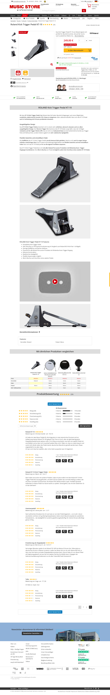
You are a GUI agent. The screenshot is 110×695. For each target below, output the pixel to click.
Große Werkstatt (31, 654)
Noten (90, 15)
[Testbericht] (25, 73)
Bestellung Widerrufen (48, 663)
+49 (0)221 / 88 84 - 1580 (76, 89)
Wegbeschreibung (46, 660)
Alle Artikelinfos (79, 36)
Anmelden (89, 1)
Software (64, 15)
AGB (98, 691)
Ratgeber (90, 18)
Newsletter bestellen (31, 633)
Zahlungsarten (45, 646)
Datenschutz (81, 691)
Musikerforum (62, 691)
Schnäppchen (17, 18)
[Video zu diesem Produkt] (18, 73)
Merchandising (54, 18)
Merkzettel (27, 79)
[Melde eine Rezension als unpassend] (70, 460)
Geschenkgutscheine (47, 657)
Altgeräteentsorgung (19, 86)
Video (97, 18)
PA (50, 15)
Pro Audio (56, 15)
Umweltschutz (45, 655)
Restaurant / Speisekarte (29, 658)
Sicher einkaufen (46, 649)
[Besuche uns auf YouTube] (98, 688)
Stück (90, 40)
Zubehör (96, 15)
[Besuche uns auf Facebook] (93, 688)
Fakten (13, 646)
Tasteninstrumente (34, 15)
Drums (25, 15)
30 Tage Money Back (17, 657)
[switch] (87, 645)
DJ (69, 15)
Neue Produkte (30, 18)
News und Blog (22, 688)
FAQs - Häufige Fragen (17, 649)
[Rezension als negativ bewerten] (64, 460)
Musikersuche (76, 18)
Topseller (42, 18)
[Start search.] (84, 10)
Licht (73, 15)
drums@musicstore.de (19, 1)
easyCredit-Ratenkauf (17, 662)
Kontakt (13, 688)
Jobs (83, 18)
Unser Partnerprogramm (31, 645)
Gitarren (12, 15)
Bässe (19, 15)
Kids (85, 15)
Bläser (79, 15)
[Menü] (89, 644)
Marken (66, 18)
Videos (28, 661)
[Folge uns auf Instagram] (96, 688)
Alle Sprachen (85, 426)
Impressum (74, 691)
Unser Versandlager (47, 652)
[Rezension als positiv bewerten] (58, 460)
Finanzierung (14, 659)
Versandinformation (47, 644)
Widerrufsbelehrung (91, 691)
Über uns (13, 644)
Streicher (44, 15)
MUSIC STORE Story (32, 648)
